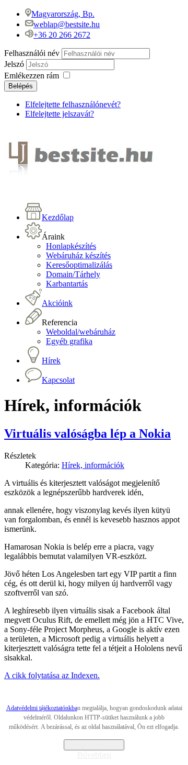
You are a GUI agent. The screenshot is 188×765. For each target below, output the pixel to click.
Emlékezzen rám (31, 75)
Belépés (20, 86)
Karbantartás (67, 283)
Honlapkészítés (71, 246)
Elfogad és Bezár (94, 745)
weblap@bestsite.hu (66, 24)
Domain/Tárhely (73, 274)
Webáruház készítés (78, 255)
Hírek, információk (93, 465)
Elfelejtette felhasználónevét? (73, 104)
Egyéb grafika (69, 341)
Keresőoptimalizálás (79, 264)
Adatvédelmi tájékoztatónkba (41, 708)
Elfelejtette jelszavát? (59, 113)
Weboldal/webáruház (80, 331)
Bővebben (94, 754)
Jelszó (15, 64)
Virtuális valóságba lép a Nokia (87, 433)
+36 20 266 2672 (61, 34)
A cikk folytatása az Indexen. (52, 675)
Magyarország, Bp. (63, 13)
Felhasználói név (32, 53)
